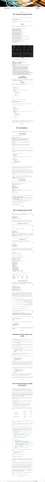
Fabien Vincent (7, 8)
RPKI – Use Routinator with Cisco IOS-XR (17, 19)
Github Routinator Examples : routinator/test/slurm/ (18, 178)
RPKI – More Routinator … (22, 128)
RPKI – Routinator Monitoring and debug (22, 14)
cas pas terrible (18, 342)
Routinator (25, 213)
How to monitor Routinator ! (16, 204)
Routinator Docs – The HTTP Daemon (18, 80)
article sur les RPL (17, 339)
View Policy (36, 481)
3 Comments (23, 379)
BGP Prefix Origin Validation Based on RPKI (26, 282)
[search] (40, 8)
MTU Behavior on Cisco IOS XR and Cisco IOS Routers (18, 395)
